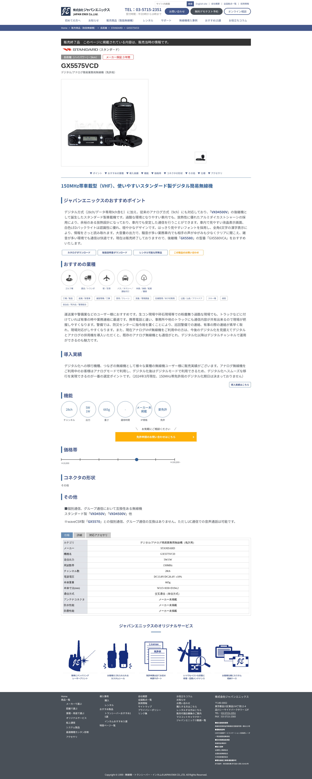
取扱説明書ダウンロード (114, 252)
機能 (146, 173)
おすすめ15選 (213, 20)
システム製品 (73, 727)
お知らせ (93, 20)
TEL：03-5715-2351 (143, 11)
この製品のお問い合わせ (186, 252)
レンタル (148, 20)
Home (64, 27)
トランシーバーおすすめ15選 (118, 715)
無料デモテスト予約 (206, 11)
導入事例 (104, 696)
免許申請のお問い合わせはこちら (156, 437)
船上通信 (70, 722)
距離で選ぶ (72, 708)
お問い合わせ (177, 11)
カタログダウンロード (79, 252)
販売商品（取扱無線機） (120, 20)
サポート (166, 20)
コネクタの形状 (175, 173)
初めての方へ (73, 20)
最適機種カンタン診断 (77, 732)
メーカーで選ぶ (74, 703)
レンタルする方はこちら (189, 710)
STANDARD (117, 27)
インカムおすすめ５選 (116, 721)
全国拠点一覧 (230, 4)
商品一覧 (65, 699)
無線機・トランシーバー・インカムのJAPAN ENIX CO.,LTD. (155, 774)
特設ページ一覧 (108, 725)
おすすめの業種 (116, 173)
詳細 (79, 535)
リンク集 (142, 713)
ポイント (97, 173)
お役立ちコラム (238, 20)
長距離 (103, 27)
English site (201, 4)
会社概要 (215, 4)
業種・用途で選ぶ (75, 713)
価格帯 (157, 173)
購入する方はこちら (186, 706)
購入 (107, 700)
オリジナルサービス (76, 718)
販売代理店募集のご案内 (189, 713)
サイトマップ (145, 706)
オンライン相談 (237, 11)
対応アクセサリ (98, 535)
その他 (191, 173)
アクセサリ (216, 173)
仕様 (203, 173)
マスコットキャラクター (188, 716)
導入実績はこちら (240, 384)
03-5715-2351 (228, 713)
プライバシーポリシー (149, 710)
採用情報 (244, 4)
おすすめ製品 (106, 709)
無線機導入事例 (188, 20)
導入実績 (133, 173)
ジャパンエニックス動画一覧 (191, 720)
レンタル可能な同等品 (150, 252)
